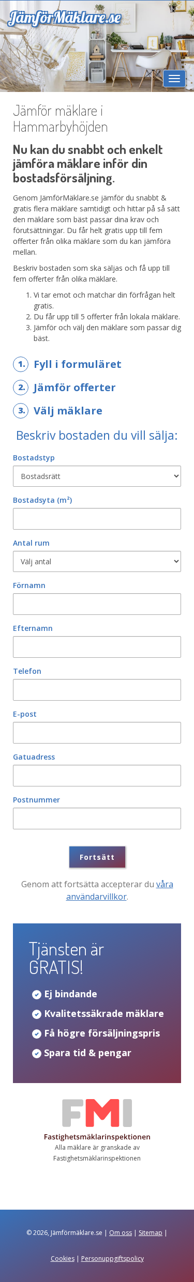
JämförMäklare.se (64, 17)
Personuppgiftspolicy (112, 1258)
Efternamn (33, 628)
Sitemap (150, 1232)
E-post (25, 714)
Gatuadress (34, 757)
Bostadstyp (34, 457)
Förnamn (29, 585)
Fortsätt (97, 857)
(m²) (42, 500)
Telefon (27, 671)
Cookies (62, 1258)
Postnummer (36, 800)
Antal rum (31, 543)
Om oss (120, 1232)
